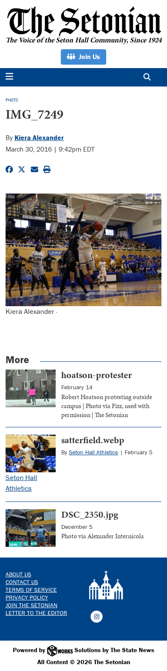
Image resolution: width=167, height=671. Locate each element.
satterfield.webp (92, 440)
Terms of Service (31, 589)
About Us (18, 574)
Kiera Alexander (39, 137)
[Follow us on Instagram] (96, 616)
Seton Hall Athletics (93, 452)
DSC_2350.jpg (89, 514)
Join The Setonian (31, 605)
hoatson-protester (96, 375)
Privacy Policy (27, 597)
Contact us (22, 582)
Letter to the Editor (36, 613)
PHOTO (12, 100)
